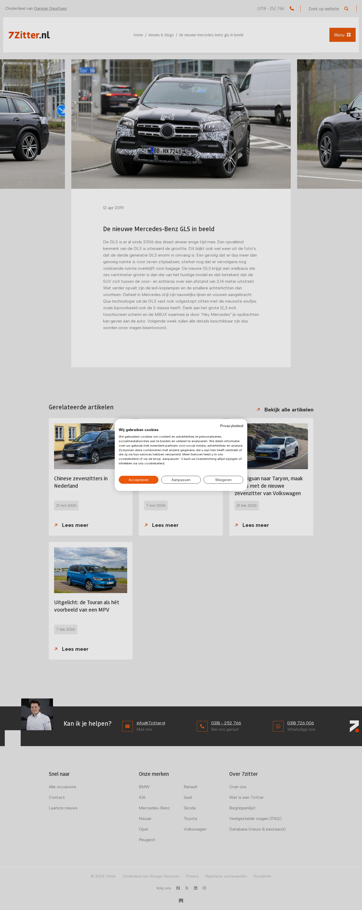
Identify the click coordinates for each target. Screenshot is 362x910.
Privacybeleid (231, 426)
